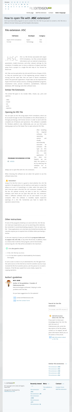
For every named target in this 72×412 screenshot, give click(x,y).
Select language (60, 13)
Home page (30, 13)
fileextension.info (9, 391)
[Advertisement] (37, 49)
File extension (54, 367)
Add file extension (41, 13)
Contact (50, 13)
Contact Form (60, 387)
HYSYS (12, 161)
